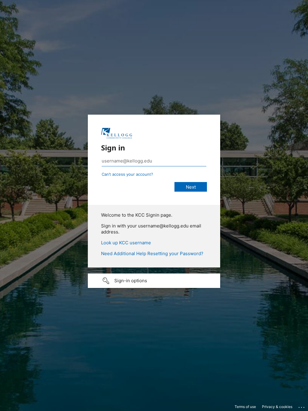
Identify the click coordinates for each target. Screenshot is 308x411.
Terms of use (245, 406)
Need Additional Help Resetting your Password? (152, 253)
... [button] (302, 406)
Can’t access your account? (127, 174)
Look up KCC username (126, 243)
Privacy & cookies (277, 406)
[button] (154, 280)
